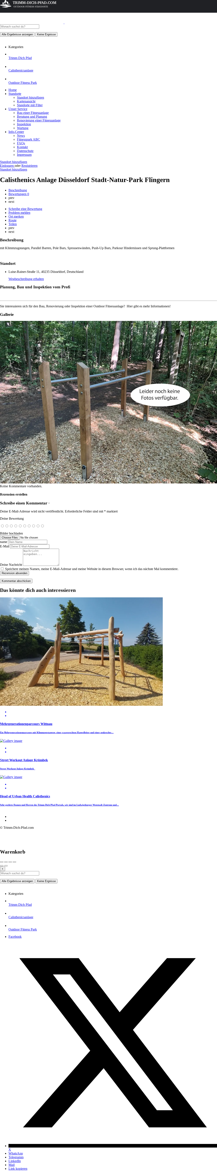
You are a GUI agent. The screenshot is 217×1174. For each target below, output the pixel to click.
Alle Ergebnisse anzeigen (17, 34)
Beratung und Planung (32, 116)
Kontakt (22, 147)
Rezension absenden (14, 573)
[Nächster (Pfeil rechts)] (6, 865)
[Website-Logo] (32, 22)
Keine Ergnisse (46, 34)
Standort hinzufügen (30, 97)
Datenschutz (25, 151)
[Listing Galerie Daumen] (108, 482)
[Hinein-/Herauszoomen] (14, 862)
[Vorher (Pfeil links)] (1, 865)
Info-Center (16, 132)
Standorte (14, 93)
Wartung (22, 128)
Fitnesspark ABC (28, 139)
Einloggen (7, 165)
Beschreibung (17, 190)
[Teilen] (6, 862)
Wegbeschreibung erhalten (26, 279)
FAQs (21, 143)
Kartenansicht (26, 101)
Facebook (15, 936)
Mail (11, 1165)
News (21, 135)
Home (12, 90)
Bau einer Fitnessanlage (33, 113)
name (3, 542)
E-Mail (4, 546)
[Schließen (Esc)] (1, 862)
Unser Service (17, 109)
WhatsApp (15, 1153)
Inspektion (24, 124)
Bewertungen (18, 194)
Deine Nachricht (11, 564)
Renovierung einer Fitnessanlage (39, 120)
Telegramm (16, 1157)
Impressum (24, 154)
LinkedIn (14, 1161)
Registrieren (29, 165)
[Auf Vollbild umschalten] (10, 862)
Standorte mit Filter (30, 105)
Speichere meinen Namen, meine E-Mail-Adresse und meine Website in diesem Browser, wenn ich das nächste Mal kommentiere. (91, 569)
